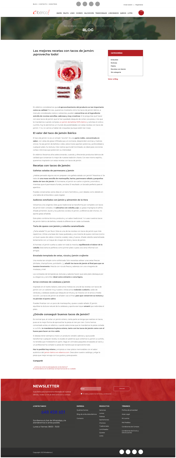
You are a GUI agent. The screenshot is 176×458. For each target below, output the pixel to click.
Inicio (65, 26)
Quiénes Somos (82, 410)
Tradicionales (101, 13)
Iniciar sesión (127, 5)
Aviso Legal (126, 414)
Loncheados (113, 13)
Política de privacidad (130, 410)
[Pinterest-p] (91, 4)
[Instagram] (97, 4)
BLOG (35, 4)
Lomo (72, 13)
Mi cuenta (125, 418)
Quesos (123, 13)
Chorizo (79, 13)
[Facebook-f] (78, 4)
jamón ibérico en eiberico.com (56, 352)
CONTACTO (43, 4)
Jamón (59, 13)
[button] (33, 364)
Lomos (101, 413)
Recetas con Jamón (118, 69)
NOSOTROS (53, 4)
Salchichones (104, 420)
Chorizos (102, 423)
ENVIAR (122, 388)
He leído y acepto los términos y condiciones (97, 394)
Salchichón (89, 13)
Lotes (130, 13)
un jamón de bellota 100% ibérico (73, 122)
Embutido (114, 60)
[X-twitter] (85, 4)
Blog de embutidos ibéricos (87, 414)
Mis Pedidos (126, 422)
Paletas (102, 416)
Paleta (66, 13)
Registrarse (139, 5)
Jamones (102, 410)
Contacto (80, 418)
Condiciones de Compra (130, 427)
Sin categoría (72, 26)
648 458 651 (53, 412)
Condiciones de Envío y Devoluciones (130, 431)
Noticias (114, 63)
